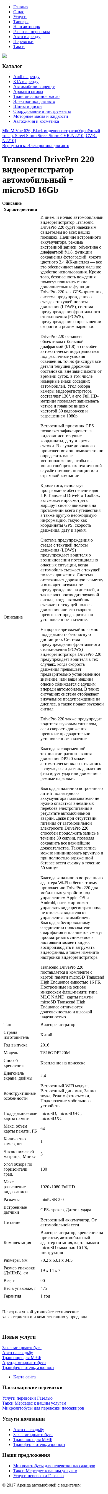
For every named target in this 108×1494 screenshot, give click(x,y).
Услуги (20, 16)
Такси (19, 46)
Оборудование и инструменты (42, 111)
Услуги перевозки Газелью (38, 1475)
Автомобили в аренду (34, 86)
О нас (18, 11)
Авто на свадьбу (28, 1429)
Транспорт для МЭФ (32, 1439)
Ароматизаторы (28, 91)
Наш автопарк (26, 26)
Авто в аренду (26, 36)
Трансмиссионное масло (36, 96)
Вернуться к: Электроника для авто (35, 145)
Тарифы (21, 21)
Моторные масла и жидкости (40, 116)
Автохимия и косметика (36, 121)
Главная (20, 6)
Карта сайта (24, 1377)
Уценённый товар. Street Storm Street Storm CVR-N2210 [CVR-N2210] (51, 135)
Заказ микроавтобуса (33, 1434)
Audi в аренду (26, 76)
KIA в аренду (25, 81)
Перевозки (23, 41)
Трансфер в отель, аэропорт (39, 1444)
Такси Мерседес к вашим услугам (45, 1470)
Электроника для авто (34, 101)
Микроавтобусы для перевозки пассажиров (54, 1465)
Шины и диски (27, 106)
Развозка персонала (31, 31)
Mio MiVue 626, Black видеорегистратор (40, 130)
